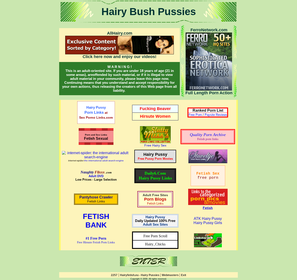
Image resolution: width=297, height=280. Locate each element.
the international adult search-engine (104, 160)
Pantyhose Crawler (96, 197)
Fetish (208, 208)
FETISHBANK (96, 220)
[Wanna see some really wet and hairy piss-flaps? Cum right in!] (148, 266)
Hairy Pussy (155, 217)
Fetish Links (96, 201)
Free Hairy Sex (155, 145)
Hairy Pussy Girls (208, 223)
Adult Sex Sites (155, 224)
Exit (183, 275)
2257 (114, 275)
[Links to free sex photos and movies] (155, 142)
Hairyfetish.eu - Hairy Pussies (140, 275)
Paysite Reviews (216, 115)
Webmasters (170, 275)
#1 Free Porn (96, 238)
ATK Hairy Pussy (208, 219)
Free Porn (195, 115)
